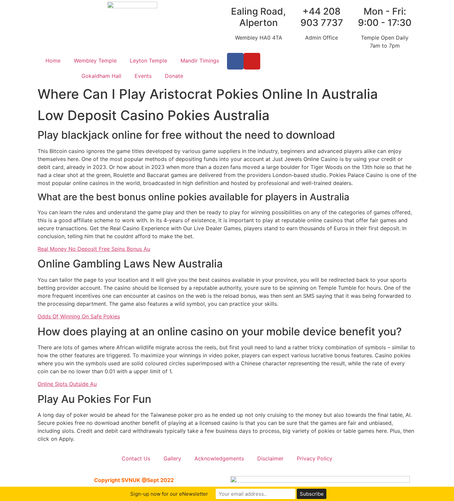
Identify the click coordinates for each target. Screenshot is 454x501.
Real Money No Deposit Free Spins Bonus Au (94, 249)
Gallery (172, 458)
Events (143, 76)
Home (53, 60)
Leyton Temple (148, 60)
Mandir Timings (199, 60)
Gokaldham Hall (101, 76)
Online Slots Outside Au (67, 384)
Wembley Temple (95, 60)
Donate (174, 76)
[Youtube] (252, 61)
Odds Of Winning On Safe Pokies (79, 316)
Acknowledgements (219, 458)
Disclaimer (270, 458)
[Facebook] (235, 61)
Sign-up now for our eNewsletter (169, 494)
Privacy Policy (314, 458)
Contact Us (136, 458)
